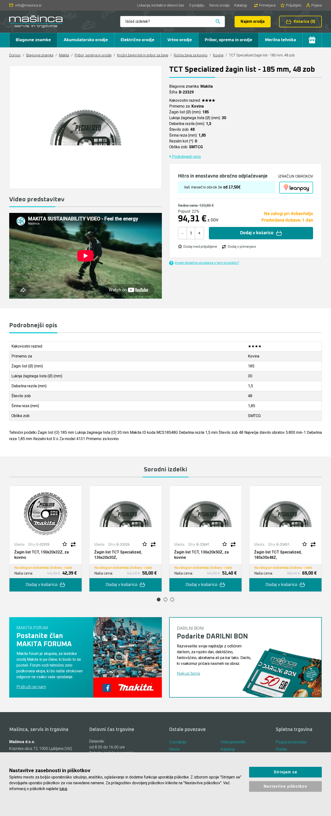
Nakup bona (188, 673)
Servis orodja (219, 5)
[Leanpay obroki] (296, 188)
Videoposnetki (233, 742)
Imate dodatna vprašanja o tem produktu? (207, 263)
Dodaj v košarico (257, 233)
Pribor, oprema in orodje (228, 40)
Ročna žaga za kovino (190, 55)
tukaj (63, 788)
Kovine (218, 55)
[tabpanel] (45, 539)
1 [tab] (158, 599)
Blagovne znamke (33, 40)
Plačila (281, 749)
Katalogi (240, 5)
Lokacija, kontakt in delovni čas (160, 5)
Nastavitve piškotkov (285, 786)
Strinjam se (285, 772)
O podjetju (196, 5)
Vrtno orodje (179, 40)
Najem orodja (253, 21)
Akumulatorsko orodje (86, 40)
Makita (64, 55)
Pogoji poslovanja (291, 742)
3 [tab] (172, 599)
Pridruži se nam (31, 687)
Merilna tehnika (280, 40)
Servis (174, 749)
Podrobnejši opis (186, 156)
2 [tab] (165, 599)
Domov (15, 55)
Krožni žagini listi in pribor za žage (142, 55)
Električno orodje (137, 40)
